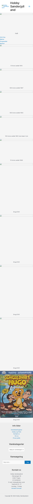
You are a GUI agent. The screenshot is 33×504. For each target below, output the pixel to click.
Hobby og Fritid (16, 432)
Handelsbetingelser (16, 430)
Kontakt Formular (17, 488)
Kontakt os (16, 434)
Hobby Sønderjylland (17, 6)
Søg (27, 462)
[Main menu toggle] (29, 6)
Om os (16, 436)
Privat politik (16, 438)
